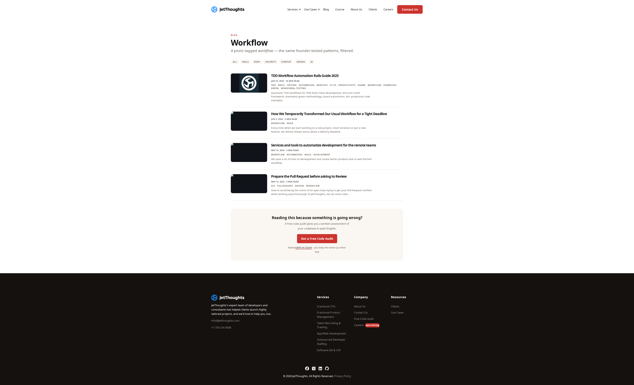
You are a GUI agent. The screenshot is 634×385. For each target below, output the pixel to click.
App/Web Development (331, 333)
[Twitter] (314, 367)
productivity (346, 85)
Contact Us (410, 9)
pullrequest (285, 185)
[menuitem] (292, 9)
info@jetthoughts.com (225, 320)
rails (281, 85)
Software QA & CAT (329, 350)
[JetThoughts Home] (227, 9)
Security (270, 61)
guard (362, 85)
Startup (286, 61)
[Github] (327, 367)
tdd (273, 85)
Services (292, 9)
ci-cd (333, 85)
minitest (322, 85)
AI (311, 61)
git (273, 185)
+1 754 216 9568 (221, 327)
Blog (326, 9)
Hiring (301, 61)
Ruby (257, 61)
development (322, 154)
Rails (245, 61)
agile (290, 123)
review (299, 185)
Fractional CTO (326, 306)
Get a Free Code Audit (317, 239)
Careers (388, 9)
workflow (374, 85)
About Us (356, 9)
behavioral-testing (293, 88)
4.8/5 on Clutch (303, 247)
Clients (373, 9)
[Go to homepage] (227, 298)
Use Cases (310, 9)
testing (292, 85)
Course (339, 9)
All (235, 61)
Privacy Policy (342, 376)
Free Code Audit (364, 319)
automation (306, 85)
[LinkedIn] (320, 367)
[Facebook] (307, 367)
